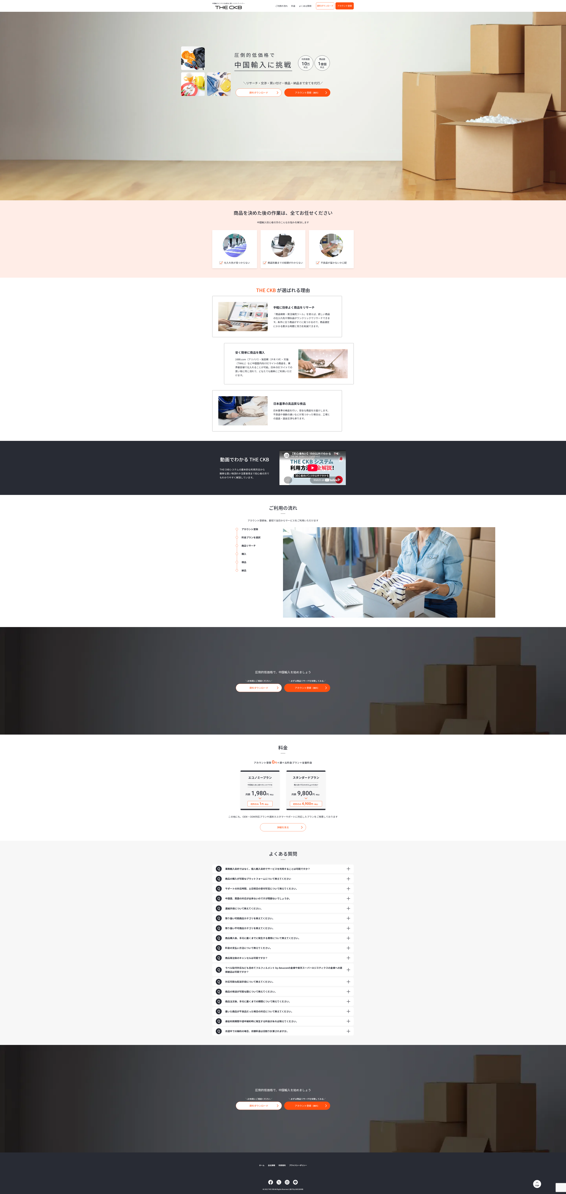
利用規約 (282, 1165)
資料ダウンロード (325, 5)
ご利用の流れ (281, 5)
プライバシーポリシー (298, 1165)
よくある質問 (305, 5)
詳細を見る (283, 827)
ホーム (261, 1165)
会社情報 (271, 1165)
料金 (293, 5)
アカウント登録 (344, 5)
